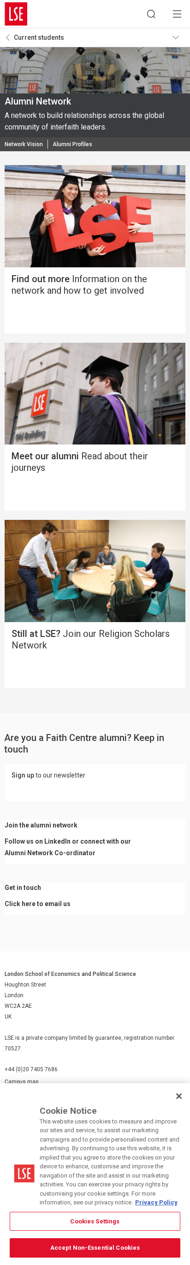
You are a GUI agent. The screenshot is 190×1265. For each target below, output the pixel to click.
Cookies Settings (94, 1221)
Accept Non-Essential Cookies (95, 1247)
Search (151, 14)
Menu (177, 14)
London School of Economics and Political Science (16, 13)
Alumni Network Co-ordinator (50, 853)
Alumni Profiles (72, 144)
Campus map (21, 1082)
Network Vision (24, 144)
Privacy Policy (156, 1202)
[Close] (179, 1096)
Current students (39, 37)
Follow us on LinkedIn (38, 841)
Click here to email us (38, 903)
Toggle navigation (179, 37)
